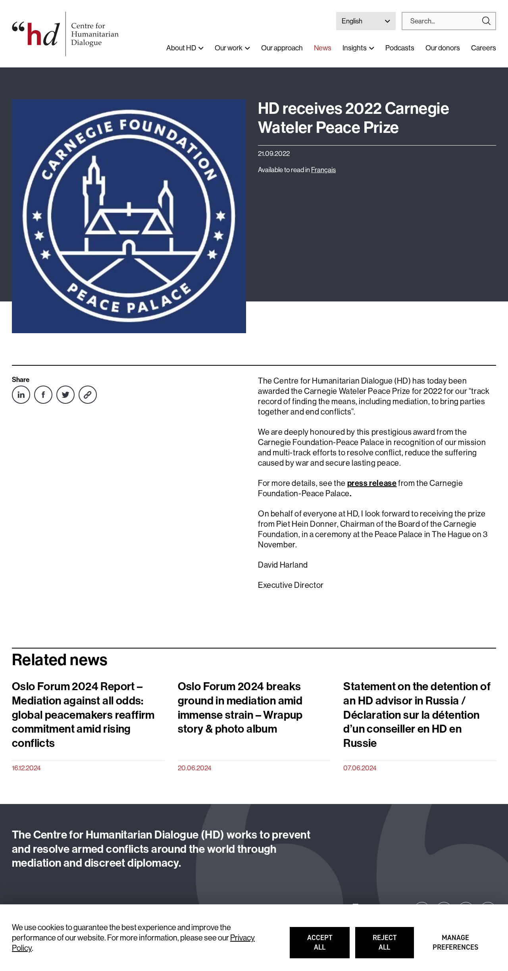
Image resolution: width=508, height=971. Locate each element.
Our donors (442, 47)
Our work (228, 47)
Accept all (328, 946)
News (322, 47)
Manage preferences (456, 946)
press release (372, 483)
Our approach (282, 47)
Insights (355, 47)
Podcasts (399, 47)
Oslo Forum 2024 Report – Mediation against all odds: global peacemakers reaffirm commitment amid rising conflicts (83, 715)
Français (323, 169)
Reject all (393, 946)
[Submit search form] (449, 21)
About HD (181, 47)
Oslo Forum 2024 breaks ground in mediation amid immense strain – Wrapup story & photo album (240, 707)
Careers (483, 47)
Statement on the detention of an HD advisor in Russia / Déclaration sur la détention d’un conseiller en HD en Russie (417, 715)
